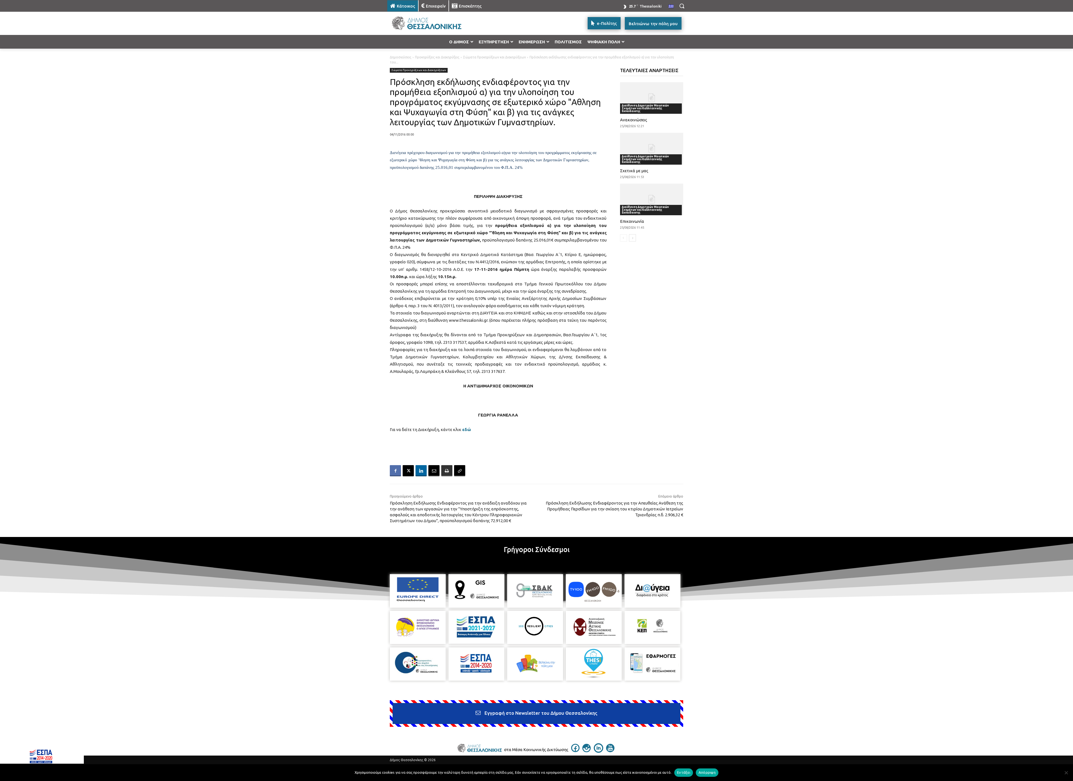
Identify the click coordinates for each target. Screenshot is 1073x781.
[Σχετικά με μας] (651, 148)
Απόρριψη (707, 772)
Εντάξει (683, 772)
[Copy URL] (459, 470)
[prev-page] (623, 238)
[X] (408, 470)
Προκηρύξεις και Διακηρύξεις (437, 57)
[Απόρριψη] (1066, 772)
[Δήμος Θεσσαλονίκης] (432, 23)
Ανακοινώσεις (633, 119)
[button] (682, 6)
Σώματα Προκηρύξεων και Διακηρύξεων (494, 57)
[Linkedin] (421, 470)
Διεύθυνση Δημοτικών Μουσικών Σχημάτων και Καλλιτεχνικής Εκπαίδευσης (645, 108)
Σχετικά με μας (634, 170)
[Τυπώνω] (446, 470)
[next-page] (632, 238)
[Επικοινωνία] (651, 199)
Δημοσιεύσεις (400, 57)
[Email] (434, 470)
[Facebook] (395, 470)
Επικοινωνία (632, 221)
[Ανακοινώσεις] (651, 98)
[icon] (575, 750)
